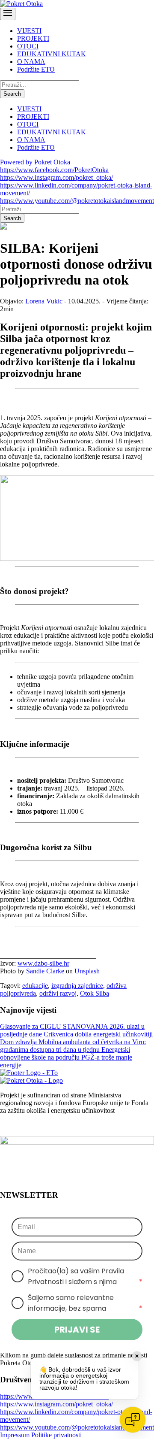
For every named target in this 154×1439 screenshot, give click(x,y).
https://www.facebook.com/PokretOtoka (54, 169)
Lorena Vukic (43, 301)
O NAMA (31, 61)
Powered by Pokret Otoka (35, 162)
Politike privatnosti (56, 1435)
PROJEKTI (33, 38)
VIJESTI (29, 30)
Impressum (15, 1435)
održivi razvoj (58, 993)
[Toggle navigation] (7, 14)
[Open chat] (132, 1420)
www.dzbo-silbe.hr (43, 963)
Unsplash (87, 971)
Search (12, 94)
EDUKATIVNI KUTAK (51, 54)
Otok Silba (94, 993)
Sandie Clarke (45, 971)
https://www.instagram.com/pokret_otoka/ (56, 177)
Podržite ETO (36, 69)
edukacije (35, 985)
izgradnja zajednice (77, 985)
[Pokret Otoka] (21, 3)
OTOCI (27, 46)
